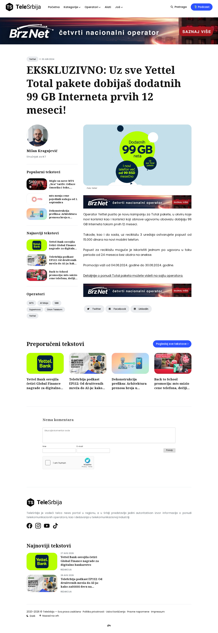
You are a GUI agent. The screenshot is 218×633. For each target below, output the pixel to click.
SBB (57, 303)
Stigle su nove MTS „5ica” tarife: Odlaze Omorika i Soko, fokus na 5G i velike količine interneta (62, 187)
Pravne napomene (138, 611)
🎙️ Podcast (201, 7)
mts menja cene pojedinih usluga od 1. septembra (63, 199)
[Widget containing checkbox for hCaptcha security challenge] (68, 462)
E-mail (80, 446)
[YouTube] (47, 526)
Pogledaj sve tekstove (171, 344)
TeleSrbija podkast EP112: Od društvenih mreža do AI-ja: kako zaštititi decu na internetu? (62, 263)
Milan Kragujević (42, 150)
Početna (54, 7)
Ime (44, 446)
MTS (31, 303)
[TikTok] (56, 526)
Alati (108, 7)
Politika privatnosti (93, 611)
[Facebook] (30, 526)
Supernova (35, 309)
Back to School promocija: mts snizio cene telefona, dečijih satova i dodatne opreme (63, 278)
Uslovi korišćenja (115, 611)
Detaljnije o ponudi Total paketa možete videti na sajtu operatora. (133, 275)
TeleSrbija (48, 611)
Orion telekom (54, 309)
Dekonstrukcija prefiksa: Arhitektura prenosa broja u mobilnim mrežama (63, 215)
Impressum (158, 611)
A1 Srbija (44, 303)
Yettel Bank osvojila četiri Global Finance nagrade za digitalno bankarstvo (62, 246)
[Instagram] (38, 526)
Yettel (32, 59)
